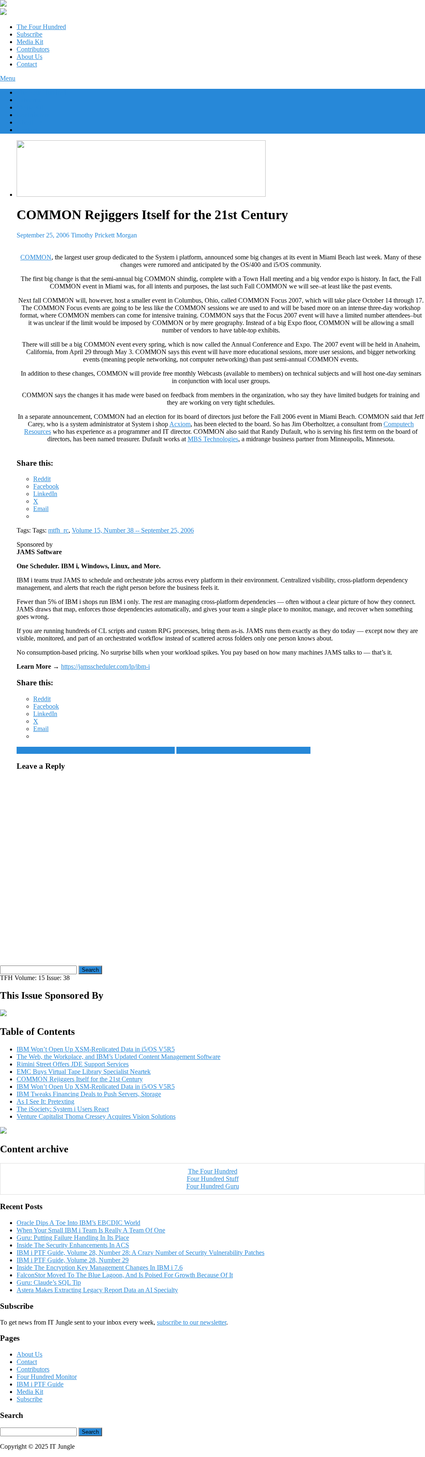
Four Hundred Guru (212, 1186)
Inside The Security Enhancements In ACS (73, 1245)
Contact (27, 64)
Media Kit (30, 41)
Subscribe (29, 34)
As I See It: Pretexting (45, 1101)
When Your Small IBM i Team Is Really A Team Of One (91, 1230)
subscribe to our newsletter (191, 1322)
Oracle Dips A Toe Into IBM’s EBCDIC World (78, 1222)
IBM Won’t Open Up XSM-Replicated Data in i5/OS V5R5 (96, 750)
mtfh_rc (58, 530)
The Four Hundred (41, 26)
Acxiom (180, 424)
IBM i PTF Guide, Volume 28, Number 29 (73, 1260)
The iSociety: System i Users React (63, 1108)
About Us (29, 56)
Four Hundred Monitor (47, 1376)
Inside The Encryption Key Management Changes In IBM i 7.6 (100, 1267)
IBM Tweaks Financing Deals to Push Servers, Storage (89, 1094)
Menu (7, 78)
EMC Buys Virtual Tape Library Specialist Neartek (243, 750)
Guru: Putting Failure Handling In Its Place (73, 1237)
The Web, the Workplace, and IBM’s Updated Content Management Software (118, 1056)
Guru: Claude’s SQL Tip (49, 1282)
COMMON (35, 257)
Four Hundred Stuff (213, 1178)
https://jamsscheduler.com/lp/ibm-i (105, 666)
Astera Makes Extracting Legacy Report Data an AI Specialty (97, 1289)
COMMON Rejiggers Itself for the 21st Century (80, 1079)
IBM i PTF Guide (40, 1384)
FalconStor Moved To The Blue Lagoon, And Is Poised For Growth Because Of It (125, 1275)
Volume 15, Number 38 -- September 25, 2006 (133, 530)
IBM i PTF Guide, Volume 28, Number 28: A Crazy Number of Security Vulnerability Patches (140, 1252)
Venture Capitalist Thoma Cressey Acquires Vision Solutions (96, 1116)
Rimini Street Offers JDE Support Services (73, 1064)
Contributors (33, 49)
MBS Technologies (213, 438)
